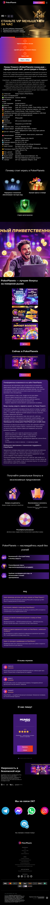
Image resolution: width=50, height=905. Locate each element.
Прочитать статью (27, 749)
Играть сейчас (25, 60)
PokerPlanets (7, 895)
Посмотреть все (25, 374)
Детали (25, 344)
